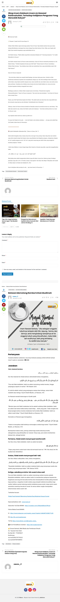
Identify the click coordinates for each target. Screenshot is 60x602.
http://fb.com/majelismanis (18, 517)
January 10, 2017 (17, 298)
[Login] (57, 2)
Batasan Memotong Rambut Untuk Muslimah (30, 293)
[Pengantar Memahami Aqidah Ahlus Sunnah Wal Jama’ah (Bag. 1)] (30, 210)
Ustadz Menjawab (21, 289)
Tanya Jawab (16, 543)
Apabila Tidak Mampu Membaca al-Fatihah (47, 220)
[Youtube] (30, 590)
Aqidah (23, 216)
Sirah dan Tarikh (22, 171)
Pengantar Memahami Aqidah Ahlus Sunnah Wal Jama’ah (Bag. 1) (29, 221)
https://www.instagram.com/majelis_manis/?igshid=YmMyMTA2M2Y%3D (31, 513)
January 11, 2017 (17, 21)
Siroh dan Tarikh (26, 9)
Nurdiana (8, 543)
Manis (21, 597)
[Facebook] (26, 590)
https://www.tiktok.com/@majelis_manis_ (24, 521)
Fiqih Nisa (11, 289)
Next (11, 226)
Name (4, 255)
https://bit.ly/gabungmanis (34, 524)
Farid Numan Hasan (11, 171)
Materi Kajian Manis (14, 9)
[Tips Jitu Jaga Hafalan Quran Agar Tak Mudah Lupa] (11, 210)
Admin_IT (15, 296)
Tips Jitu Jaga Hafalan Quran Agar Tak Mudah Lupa (10, 221)
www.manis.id (26, 502)
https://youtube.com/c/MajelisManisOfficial (37, 505)
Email (4, 262)
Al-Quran (5, 216)
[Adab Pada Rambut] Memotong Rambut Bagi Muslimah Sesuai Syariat (28, 496)
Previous (5, 226)
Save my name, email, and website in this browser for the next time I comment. (25, 269)
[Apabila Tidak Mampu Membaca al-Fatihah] (49, 210)
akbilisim (42, 597)
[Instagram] (34, 590)
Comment (5, 240)
